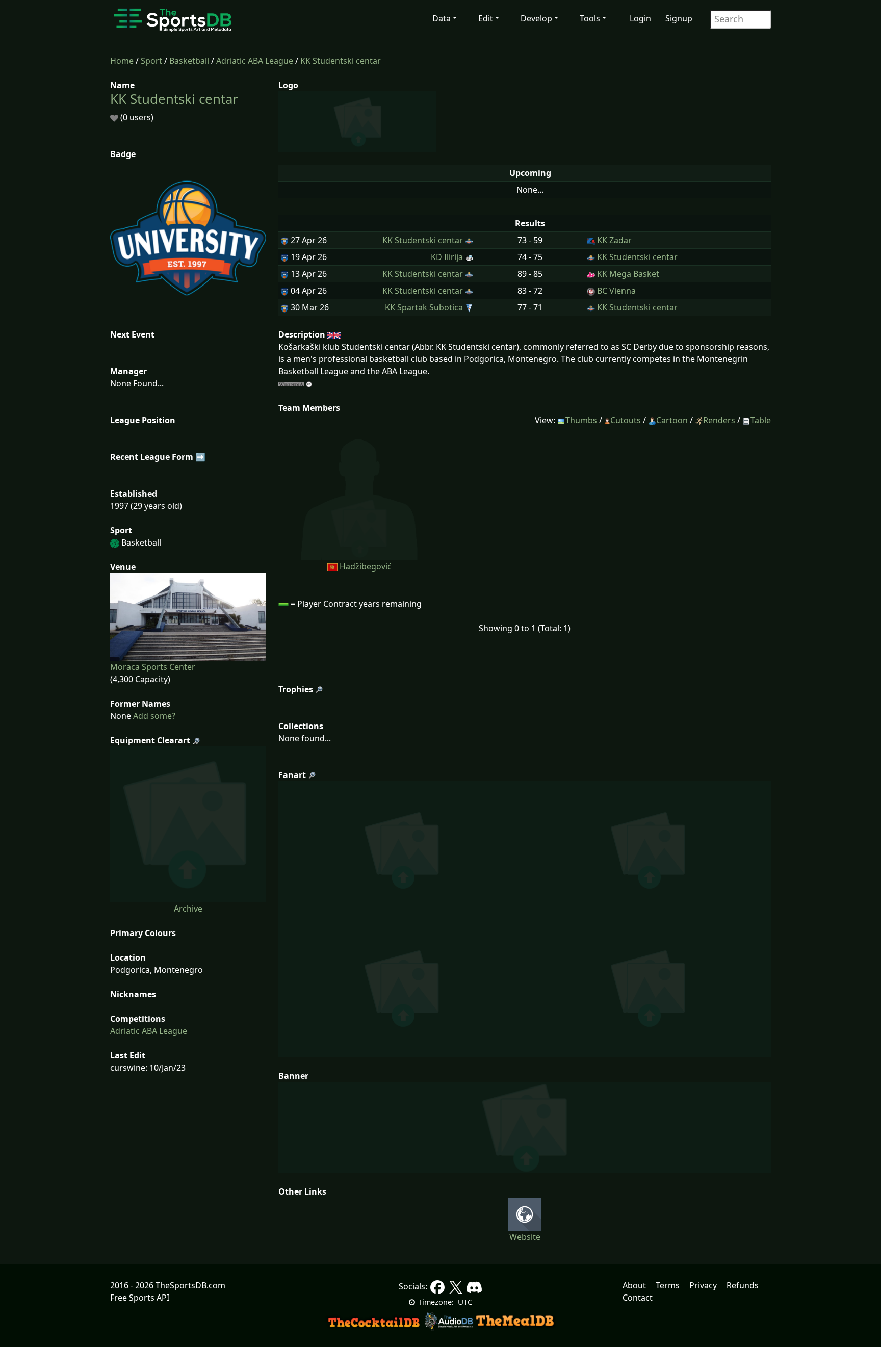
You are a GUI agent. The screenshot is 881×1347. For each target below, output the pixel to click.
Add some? (153, 715)
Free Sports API (139, 1297)
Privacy (703, 1285)
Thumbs (581, 420)
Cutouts (625, 420)
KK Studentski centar (340, 60)
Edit (485, 18)
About (634, 1285)
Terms (668, 1285)
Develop (536, 18)
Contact (638, 1297)
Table (760, 420)
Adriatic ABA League (254, 60)
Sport (151, 60)
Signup (678, 18)
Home (122, 60)
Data (441, 18)
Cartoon (672, 420)
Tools (590, 18)
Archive (188, 908)
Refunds (743, 1285)
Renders (719, 420)
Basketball (189, 60)
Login (640, 18)
